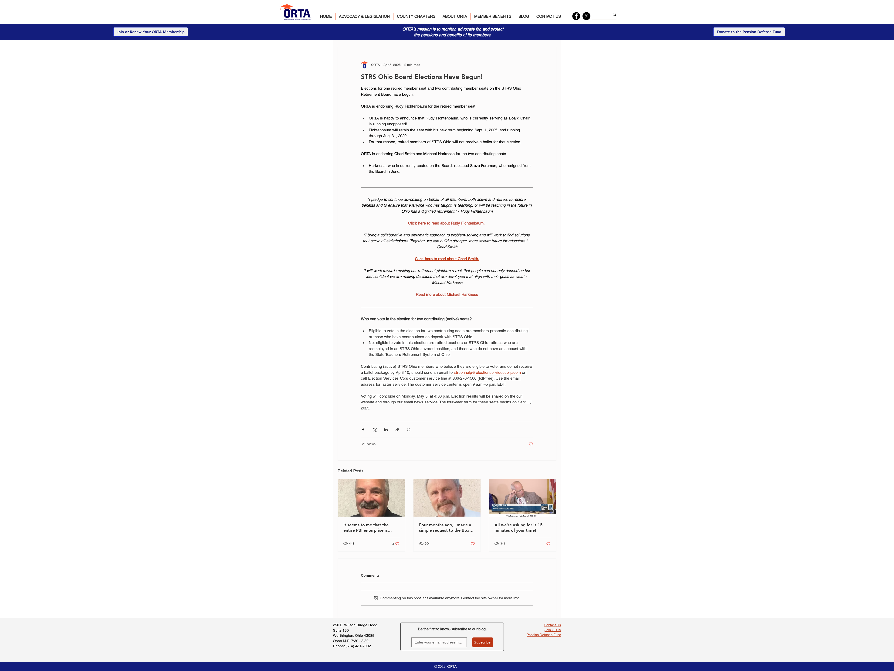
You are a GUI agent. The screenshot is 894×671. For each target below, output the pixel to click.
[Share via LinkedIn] (386, 429)
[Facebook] (576, 16)
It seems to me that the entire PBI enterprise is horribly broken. (366, 527)
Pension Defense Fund (544, 635)
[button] (364, 16)
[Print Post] (408, 429)
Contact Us (552, 625)
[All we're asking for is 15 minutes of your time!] (522, 498)
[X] (586, 16)
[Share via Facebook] (363, 429)
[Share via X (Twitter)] (374, 429)
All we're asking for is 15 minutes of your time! (518, 527)
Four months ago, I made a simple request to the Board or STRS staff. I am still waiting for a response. (446, 527)
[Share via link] (397, 429)
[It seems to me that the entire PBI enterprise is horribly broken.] (371, 498)
